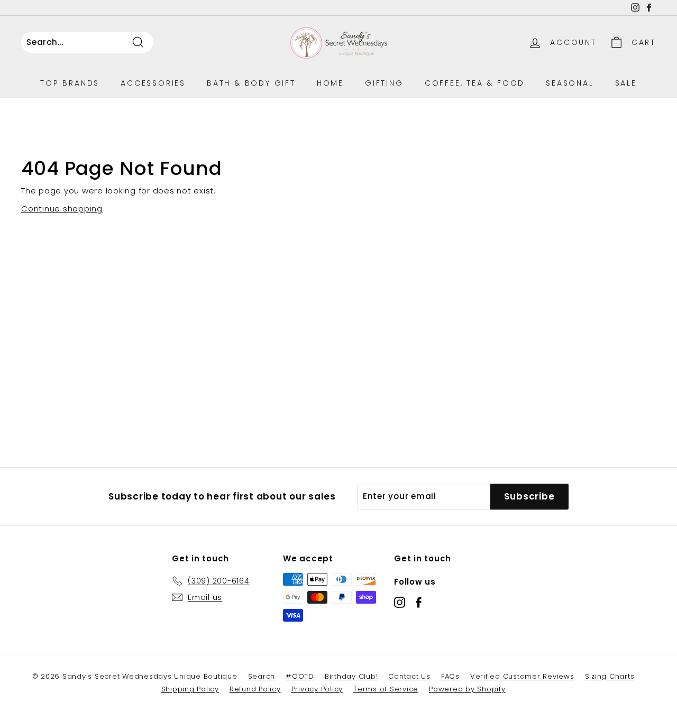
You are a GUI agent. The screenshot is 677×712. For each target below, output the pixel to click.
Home (330, 83)
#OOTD (300, 676)
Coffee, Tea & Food (475, 83)
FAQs (450, 676)
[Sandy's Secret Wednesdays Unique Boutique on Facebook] (418, 602)
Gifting (384, 83)
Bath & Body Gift (251, 83)
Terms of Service (385, 689)
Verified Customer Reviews (522, 676)
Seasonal (569, 83)
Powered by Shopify (467, 689)
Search (262, 676)
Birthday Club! (351, 676)
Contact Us (409, 676)
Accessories (153, 83)
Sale (626, 83)
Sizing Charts (610, 676)
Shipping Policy (190, 689)
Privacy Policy (317, 689)
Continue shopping (62, 208)
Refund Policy (255, 689)
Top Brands (69, 83)
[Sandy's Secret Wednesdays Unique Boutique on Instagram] (399, 602)
